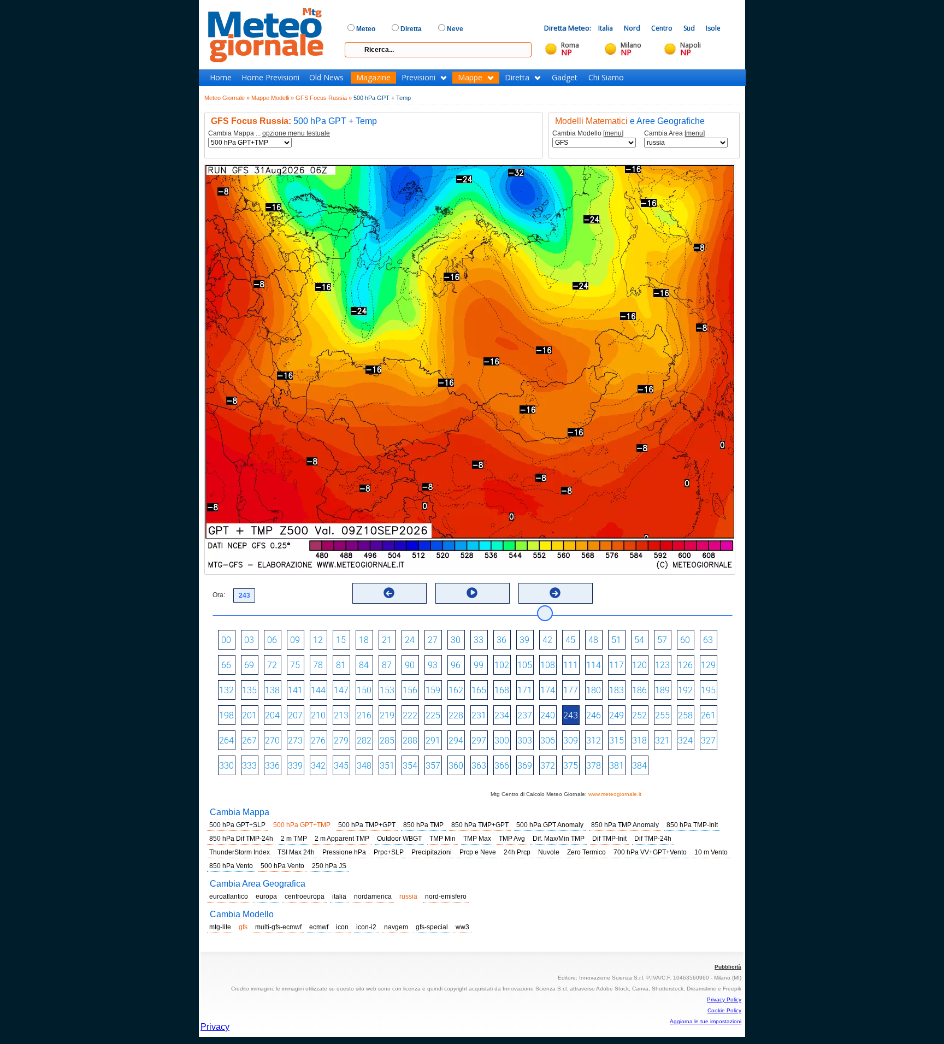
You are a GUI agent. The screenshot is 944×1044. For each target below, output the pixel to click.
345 (341, 765)
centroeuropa (304, 896)
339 (295, 765)
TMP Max (477, 838)
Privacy (214, 1026)
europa (266, 896)
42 (547, 640)
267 (249, 740)
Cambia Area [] (674, 133)
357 (433, 765)
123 (662, 665)
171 (524, 690)
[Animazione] (472, 592)
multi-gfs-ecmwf (278, 927)
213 (341, 715)
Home (221, 77)
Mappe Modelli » (272, 98)
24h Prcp (517, 852)
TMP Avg (512, 838)
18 (364, 640)
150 (364, 690)
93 (433, 665)
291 (433, 740)
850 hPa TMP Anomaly (625, 825)
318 (639, 740)
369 (524, 765)
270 (272, 740)
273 (295, 740)
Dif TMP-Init (609, 838)
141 (295, 690)
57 (662, 640)
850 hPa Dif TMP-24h (241, 838)
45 (570, 640)
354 (410, 765)
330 (226, 765)
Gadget (564, 77)
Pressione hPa (344, 852)
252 (639, 715)
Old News (326, 77)
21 (387, 640)
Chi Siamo (606, 77)
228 (456, 715)
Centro (661, 28)
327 (708, 740)
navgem (396, 927)
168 (501, 690)
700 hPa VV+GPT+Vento (650, 852)
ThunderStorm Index (239, 852)
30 (456, 640)
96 (456, 665)
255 (662, 715)
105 (524, 665)
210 (318, 715)
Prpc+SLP (389, 852)
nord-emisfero (446, 896)
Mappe (470, 77)
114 (593, 665)
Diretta (517, 77)
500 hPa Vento (282, 866)
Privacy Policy (724, 999)
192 (685, 690)
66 (226, 665)
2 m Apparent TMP (342, 838)
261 (708, 715)
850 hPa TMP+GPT (480, 825)
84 (364, 665)
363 (478, 765)
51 (616, 640)
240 (547, 715)
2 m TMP (294, 838)
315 (616, 740)
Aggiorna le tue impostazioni (705, 1021)
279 (341, 740)
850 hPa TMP (423, 825)
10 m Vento (711, 852)
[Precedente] (389, 592)
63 (708, 640)
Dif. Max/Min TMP (559, 838)
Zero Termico (586, 852)
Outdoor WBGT (399, 838)
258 (685, 715)
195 (708, 690)
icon (342, 927)
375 (570, 765)
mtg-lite (220, 927)
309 (570, 740)
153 (387, 690)
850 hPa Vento (231, 866)
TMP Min (442, 838)
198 (226, 715)
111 (570, 665)
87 (387, 665)
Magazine (373, 77)
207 (295, 715)
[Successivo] (555, 592)
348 (364, 765)
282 (364, 740)
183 (616, 690)
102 (501, 665)
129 (708, 665)
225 (433, 715)
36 (501, 640)
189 (662, 690)
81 (341, 665)
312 (593, 740)
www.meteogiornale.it (614, 794)
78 (318, 665)
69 (249, 665)
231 (478, 715)
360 (456, 765)
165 (478, 690)
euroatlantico (228, 896)
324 (685, 740)
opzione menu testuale (296, 133)
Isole (713, 28)
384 (639, 765)
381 (616, 765)
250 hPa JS (329, 866)
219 (387, 715)
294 (456, 740)
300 (501, 740)
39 (524, 640)
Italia (605, 28)
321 (662, 740)
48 (593, 640)
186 (639, 690)
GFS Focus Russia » (324, 98)
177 (570, 690)
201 (249, 715)
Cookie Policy (724, 1010)
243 (570, 715)
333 (249, 765)
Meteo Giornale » (227, 98)
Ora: (219, 595)
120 (639, 665)
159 (433, 690)
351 (387, 765)
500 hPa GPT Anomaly (549, 825)
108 (547, 665)
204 (272, 715)
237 (524, 715)
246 (593, 715)
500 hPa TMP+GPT (367, 825)
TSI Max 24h (296, 852)
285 (387, 740)
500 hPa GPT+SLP (237, 825)
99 (478, 665)
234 (501, 715)
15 (341, 640)
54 (639, 640)
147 (341, 690)
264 (226, 740)
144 (318, 690)
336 (272, 765)
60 (685, 640)
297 (478, 740)
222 (410, 715)
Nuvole (548, 852)
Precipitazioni (431, 852)
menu (613, 133)
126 (685, 665)
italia (339, 896)
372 (547, 765)
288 (410, 740)
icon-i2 (366, 927)
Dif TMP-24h (652, 838)
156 (410, 690)
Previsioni (418, 77)
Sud (689, 28)
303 (524, 740)
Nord (632, 28)
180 (593, 690)
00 (226, 640)
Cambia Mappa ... (269, 133)
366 (501, 765)
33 (478, 640)
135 (249, 690)
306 (547, 740)
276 (318, 740)
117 (616, 665)
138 (272, 690)
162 (456, 690)
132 (226, 690)
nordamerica (373, 896)
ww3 (462, 927)
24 (410, 640)
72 (272, 665)
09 (295, 640)
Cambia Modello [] (587, 133)
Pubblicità (728, 967)
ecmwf (318, 927)
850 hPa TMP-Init (692, 825)
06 (272, 640)
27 (433, 640)
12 (318, 640)
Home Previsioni (270, 77)
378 (593, 765)
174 (547, 690)
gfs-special (432, 927)
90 (410, 665)
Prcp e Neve (477, 852)
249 (616, 715)
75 (295, 665)
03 (249, 640)
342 (318, 765)
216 (364, 715)
